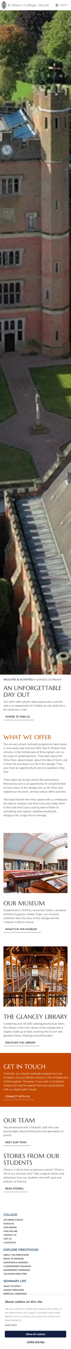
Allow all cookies (35, 1334)
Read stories (14, 1188)
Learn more (11, 1324)
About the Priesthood (16, 1255)
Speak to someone (13, 1258)
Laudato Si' (9, 1242)
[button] (62, 5)
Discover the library (20, 1042)
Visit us (7, 1238)
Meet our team (15, 1142)
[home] (26, 5)
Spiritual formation (15, 1293)
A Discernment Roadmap (17, 1266)
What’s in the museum (21, 929)
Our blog (8, 1223)
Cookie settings (35, 1341)
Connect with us (17, 1096)
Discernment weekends (16, 1270)
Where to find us (17, 716)
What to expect (12, 1286)
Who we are (10, 1231)
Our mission (10, 1227)
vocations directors (15, 1273)
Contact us (9, 1235)
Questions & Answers (15, 1262)
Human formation (13, 1290)
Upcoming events (13, 1220)
